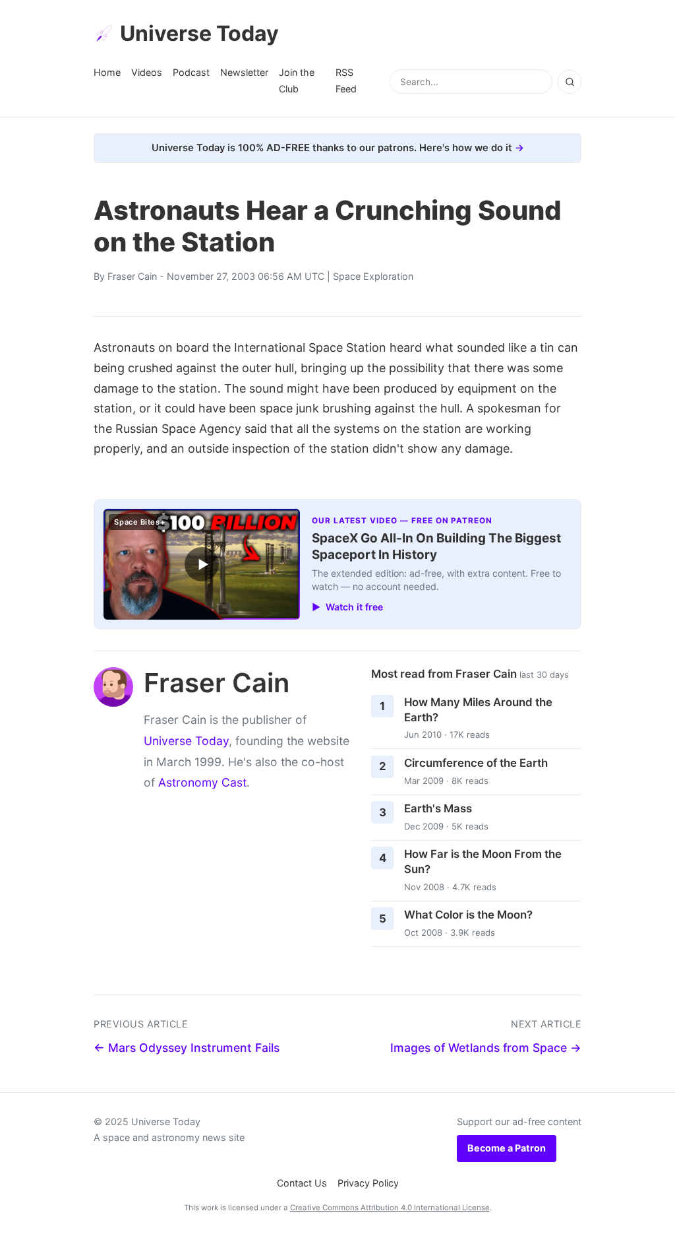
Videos (146, 72)
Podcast (191, 72)
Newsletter (244, 72)
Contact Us (302, 1182)
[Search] (569, 82)
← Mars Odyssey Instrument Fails (186, 1048)
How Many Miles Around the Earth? (478, 710)
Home (107, 72)
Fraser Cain (132, 276)
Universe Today (199, 33)
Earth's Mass (438, 808)
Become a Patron (506, 1148)
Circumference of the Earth (476, 762)
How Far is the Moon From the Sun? (483, 861)
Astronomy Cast (202, 782)
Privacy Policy (368, 1182)
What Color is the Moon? (468, 914)
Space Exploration (373, 276)
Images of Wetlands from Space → (485, 1048)
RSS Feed (346, 80)
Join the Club (296, 80)
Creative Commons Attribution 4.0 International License (390, 1207)
